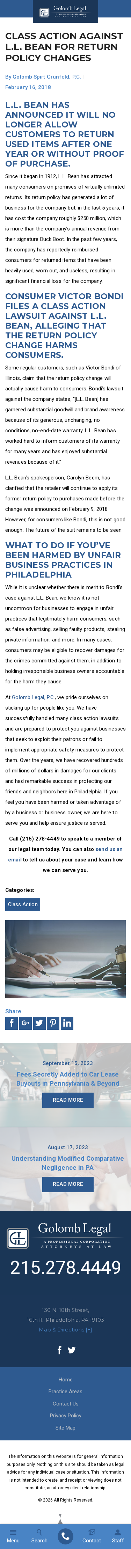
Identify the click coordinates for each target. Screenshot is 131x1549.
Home (66, 1380)
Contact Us (66, 1404)
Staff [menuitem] (118, 1540)
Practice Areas (65, 1391)
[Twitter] (72, 1351)
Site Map (65, 1428)
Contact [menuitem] (91, 1540)
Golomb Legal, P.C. (33, 697)
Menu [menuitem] (13, 1540)
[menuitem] (65, 1536)
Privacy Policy (65, 1415)
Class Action (23, 904)
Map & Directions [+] (65, 1329)
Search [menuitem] (39, 1540)
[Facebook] (60, 1351)
